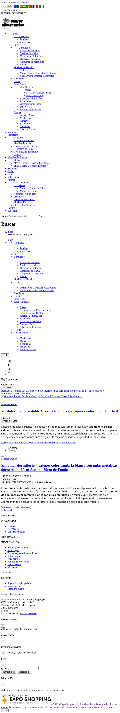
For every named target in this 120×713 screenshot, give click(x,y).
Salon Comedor (24, 87)
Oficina (20, 70)
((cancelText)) (8, 652)
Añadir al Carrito (9, 421)
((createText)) (24, 672)
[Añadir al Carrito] (2, 402)
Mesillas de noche (29, 53)
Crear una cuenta (16, 588)
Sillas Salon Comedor (30, 109)
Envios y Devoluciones (19, 547)
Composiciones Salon (30, 104)
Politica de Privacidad (18, 561)
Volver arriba (9, 510)
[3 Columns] (9, 366)
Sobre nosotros (15, 556)
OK (5, 355)
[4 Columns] (9, 361)
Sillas (16, 45)
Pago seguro (14, 559)
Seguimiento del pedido (19, 583)
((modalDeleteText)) (27, 652)
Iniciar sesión (14, 586)
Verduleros (25, 118)
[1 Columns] (9, 374)
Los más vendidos (16, 531)
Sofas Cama (20, 84)
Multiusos (25, 126)
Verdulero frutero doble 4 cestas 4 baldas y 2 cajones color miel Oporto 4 (59, 411)
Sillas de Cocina (28, 129)
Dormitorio (22, 47)
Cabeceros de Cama (30, 59)
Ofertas (11, 526)
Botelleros (19, 78)
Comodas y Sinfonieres (31, 56)
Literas (23, 64)
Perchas (24, 39)
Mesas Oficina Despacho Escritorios (38, 73)
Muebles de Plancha (24, 67)
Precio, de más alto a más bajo (89, 390)
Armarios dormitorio (30, 50)
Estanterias (25, 101)
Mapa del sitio (14, 564)
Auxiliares (21, 36)
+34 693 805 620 (20, 2)
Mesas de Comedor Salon (39, 92)
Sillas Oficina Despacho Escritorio (37, 75)
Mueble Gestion (9, 404)
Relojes (17, 112)
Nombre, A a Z (20, 390)
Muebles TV (26, 106)
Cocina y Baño (24, 115)
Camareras (25, 120)
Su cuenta (6, 572)
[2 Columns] (9, 370)
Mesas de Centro (34, 95)
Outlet (17, 81)
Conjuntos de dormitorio (32, 61)
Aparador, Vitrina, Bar (31, 98)
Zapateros (25, 42)
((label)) (5, 668)
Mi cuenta (12, 567)
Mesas (25, 90)
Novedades (13, 529)
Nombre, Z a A (36, 390)
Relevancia (8, 388)
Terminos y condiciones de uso (23, 553)
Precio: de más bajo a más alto (59, 390)
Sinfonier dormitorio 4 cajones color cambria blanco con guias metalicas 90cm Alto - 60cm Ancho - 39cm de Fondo (59, 467)
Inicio (13, 33)
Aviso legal (13, 550)
